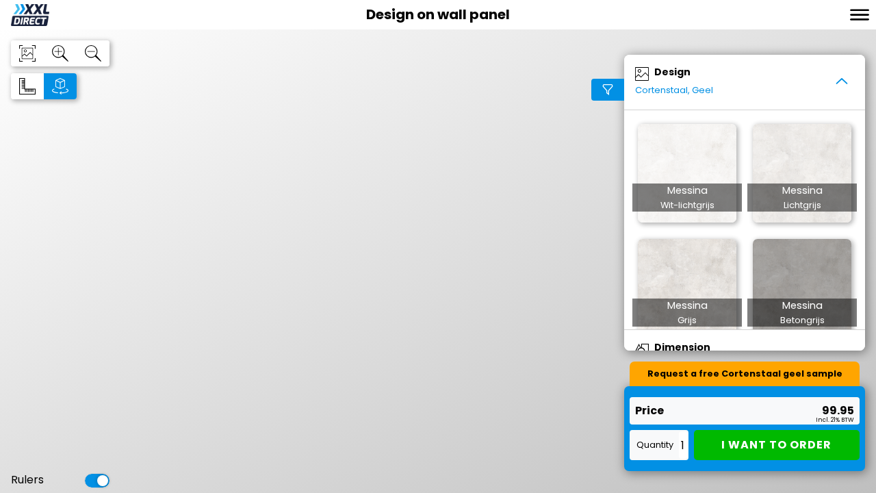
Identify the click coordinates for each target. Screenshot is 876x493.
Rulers (27, 481)
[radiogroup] (44, 86)
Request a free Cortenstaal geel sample (744, 373)
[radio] (27, 86)
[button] (687, 173)
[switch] (97, 481)
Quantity (654, 445)
